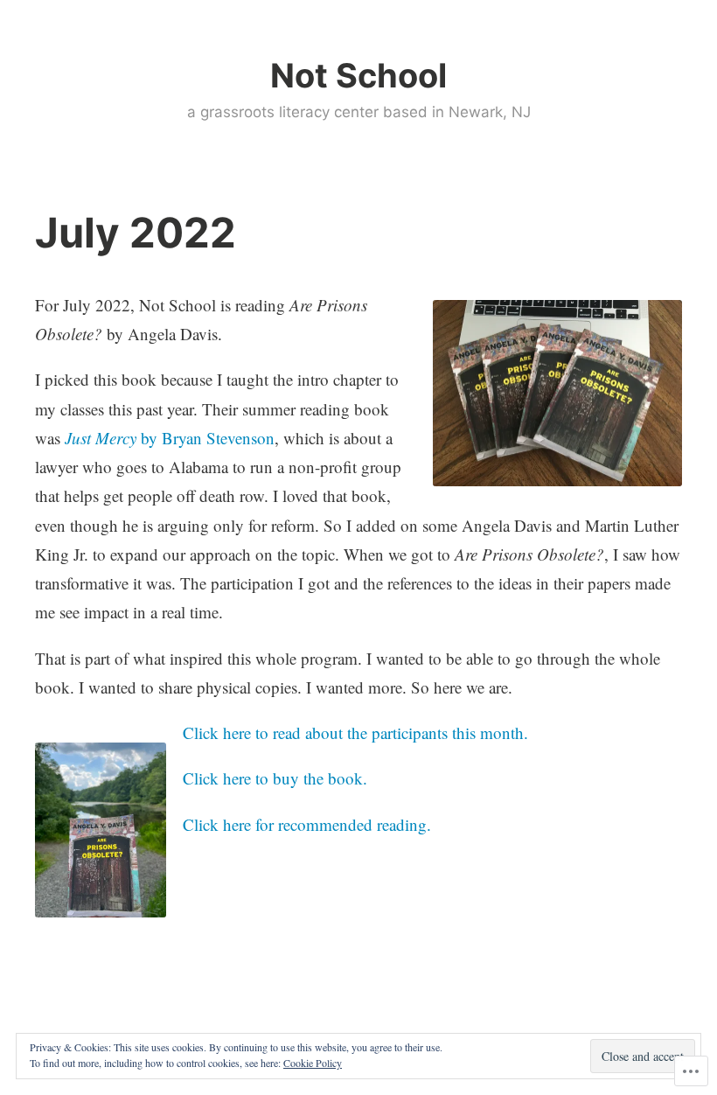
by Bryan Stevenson (170, 438)
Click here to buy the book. (275, 778)
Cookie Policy (312, 1063)
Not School (358, 75)
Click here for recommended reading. (307, 824)
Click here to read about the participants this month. (355, 732)
